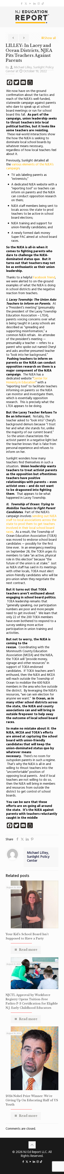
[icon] (43, 4)
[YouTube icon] (30, 4)
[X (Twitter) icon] (26, 4)
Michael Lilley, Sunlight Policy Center (38, 857)
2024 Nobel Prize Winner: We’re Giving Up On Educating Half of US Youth (32, 1100)
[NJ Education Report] (32, 16)
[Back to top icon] (32, 1144)
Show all (50, 38)
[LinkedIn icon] (34, 4)
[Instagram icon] (38, 4)
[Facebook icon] (21, 4)
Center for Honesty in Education (26, 380)
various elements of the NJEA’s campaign (30, 166)
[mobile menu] (59, 13)
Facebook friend (44, 277)
